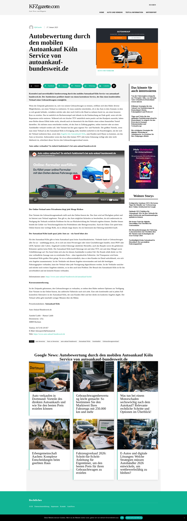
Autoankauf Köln (84, 341)
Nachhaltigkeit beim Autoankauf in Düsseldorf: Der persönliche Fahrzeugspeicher (142, 242)
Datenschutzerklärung (134, 518)
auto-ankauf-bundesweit (69, 341)
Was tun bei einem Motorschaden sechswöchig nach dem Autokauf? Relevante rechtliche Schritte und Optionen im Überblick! (135, 404)
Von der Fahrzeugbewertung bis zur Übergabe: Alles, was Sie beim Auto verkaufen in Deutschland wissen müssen (143, 99)
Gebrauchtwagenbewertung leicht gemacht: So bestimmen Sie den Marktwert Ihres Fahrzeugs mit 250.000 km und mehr (92, 404)
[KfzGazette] (31, 27)
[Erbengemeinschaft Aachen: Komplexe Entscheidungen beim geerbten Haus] (49, 434)
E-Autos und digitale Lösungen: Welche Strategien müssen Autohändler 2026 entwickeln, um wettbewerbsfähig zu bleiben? (133, 462)
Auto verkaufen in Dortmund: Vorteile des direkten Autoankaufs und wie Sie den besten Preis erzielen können (48, 402)
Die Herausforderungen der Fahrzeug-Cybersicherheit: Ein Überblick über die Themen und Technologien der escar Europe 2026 (143, 233)
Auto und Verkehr (106, 71)
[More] (114, 86)
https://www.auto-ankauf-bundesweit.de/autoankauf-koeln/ (69, 277)
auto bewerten (40, 341)
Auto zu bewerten (53, 341)
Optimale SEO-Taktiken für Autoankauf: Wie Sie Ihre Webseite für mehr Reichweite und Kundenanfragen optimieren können (143, 214)
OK (122, 518)
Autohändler (96, 341)
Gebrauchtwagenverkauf (111, 341)
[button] (152, 5)
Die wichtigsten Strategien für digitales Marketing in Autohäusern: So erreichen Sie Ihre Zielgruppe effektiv (142, 133)
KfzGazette (38, 27)
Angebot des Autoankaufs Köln (73, 134)
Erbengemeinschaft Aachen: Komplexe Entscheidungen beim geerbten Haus (46, 458)
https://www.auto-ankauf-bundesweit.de (49, 334)
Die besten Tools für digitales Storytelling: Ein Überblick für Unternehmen (140, 223)
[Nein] (184, 518)
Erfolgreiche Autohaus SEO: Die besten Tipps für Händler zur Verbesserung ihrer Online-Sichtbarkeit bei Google (143, 205)
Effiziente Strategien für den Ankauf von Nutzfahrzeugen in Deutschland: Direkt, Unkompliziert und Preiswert (142, 109)
